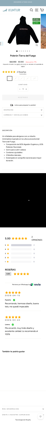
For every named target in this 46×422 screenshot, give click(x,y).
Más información (10, 409)
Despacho (8, 110)
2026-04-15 (12, 295)
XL (27, 78)
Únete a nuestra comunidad (16, 414)
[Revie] (35, 284)
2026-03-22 (12, 320)
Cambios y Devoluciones (16, 115)
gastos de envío (21, 64)
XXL (34, 78)
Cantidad (23, 84)
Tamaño (22, 74)
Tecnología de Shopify (23, 420)
